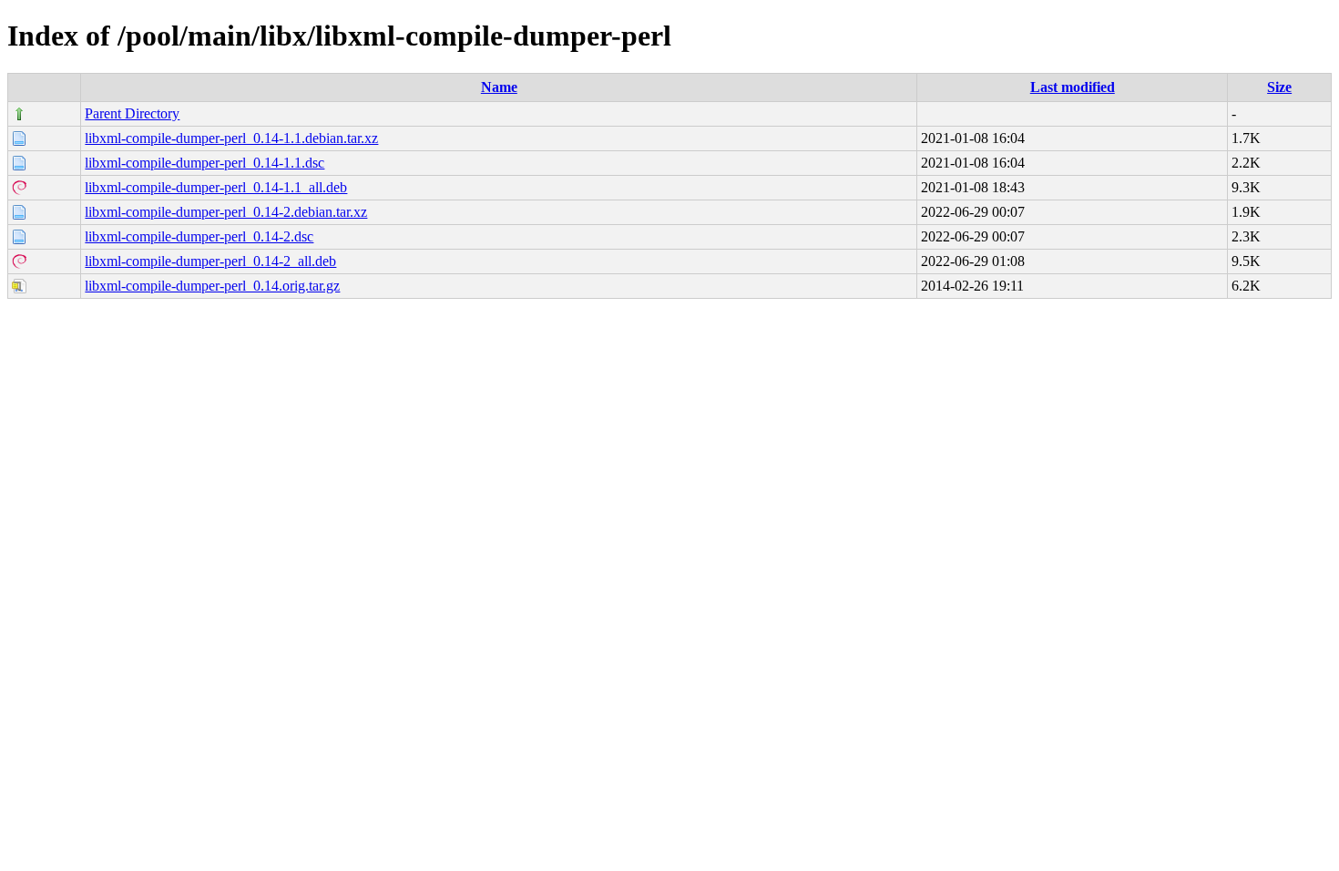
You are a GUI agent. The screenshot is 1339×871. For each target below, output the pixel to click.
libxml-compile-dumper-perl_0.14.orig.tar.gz (212, 285)
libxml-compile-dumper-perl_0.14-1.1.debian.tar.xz (231, 138)
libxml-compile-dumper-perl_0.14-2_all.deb (210, 261)
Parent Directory (132, 113)
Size (1279, 87)
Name (499, 87)
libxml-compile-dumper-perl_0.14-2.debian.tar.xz (226, 212)
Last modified (1072, 87)
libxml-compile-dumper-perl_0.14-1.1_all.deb (216, 187)
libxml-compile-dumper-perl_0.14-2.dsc (199, 236)
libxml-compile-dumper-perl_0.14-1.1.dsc (204, 162)
